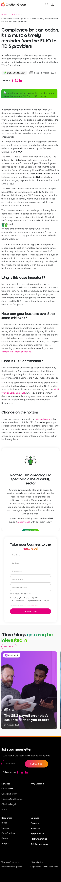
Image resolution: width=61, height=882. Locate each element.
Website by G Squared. (12, 866)
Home (4, 14)
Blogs (4, 822)
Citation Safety (9, 793)
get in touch (24, 521)
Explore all (9, 646)
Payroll (46, 601)
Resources (15, 14)
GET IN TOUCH (30, 531)
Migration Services (34, 601)
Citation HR (7, 788)
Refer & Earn (37, 833)
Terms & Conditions (10, 862)
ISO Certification (18, 601)
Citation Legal (8, 804)
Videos (5, 843)
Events (4, 838)
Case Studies (8, 833)
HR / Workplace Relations (21, 598)
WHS (36, 598)
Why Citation (37, 783)
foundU (5, 809)
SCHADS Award (44, 419)
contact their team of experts (16, 351)
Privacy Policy (34, 605)
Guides (5, 828)
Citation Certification (12, 799)
